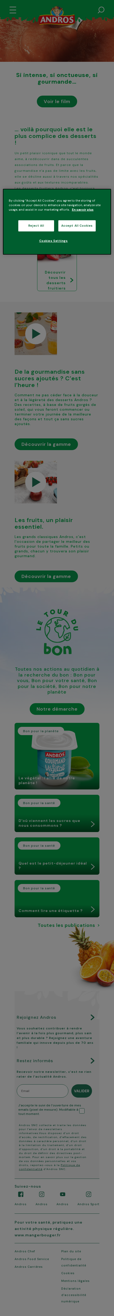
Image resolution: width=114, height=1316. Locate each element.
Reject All (36, 226)
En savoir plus (83, 210)
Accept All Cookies (77, 226)
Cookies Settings (53, 241)
